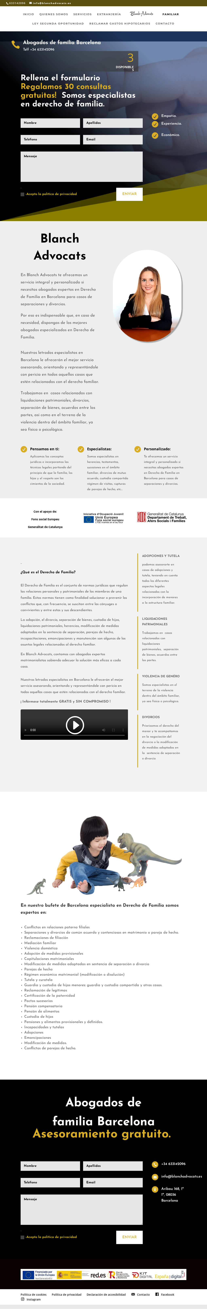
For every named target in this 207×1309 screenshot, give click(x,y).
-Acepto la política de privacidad (51, 194)
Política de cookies (33, 1294)
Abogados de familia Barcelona (62, 43)
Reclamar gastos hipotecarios (119, 23)
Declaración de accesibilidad (106, 1294)
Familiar (171, 14)
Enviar (129, 194)
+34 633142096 (173, 1164)
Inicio (28, 14)
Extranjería (109, 14)
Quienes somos (53, 14)
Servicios (82, 14)
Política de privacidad (66, 1294)
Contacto (165, 23)
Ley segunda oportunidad (58, 23)
